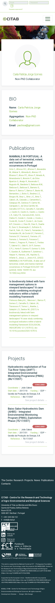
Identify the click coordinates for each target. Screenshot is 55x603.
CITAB (11, 19)
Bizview (13, 594)
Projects (28, 480)
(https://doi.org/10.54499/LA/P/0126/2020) (15, 573)
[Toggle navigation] (47, 19)
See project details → (36, 400)
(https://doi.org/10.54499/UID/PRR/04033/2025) (32, 580)
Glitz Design (29, 594)
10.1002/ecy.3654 (17, 273)
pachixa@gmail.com (28, 125)
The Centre (7, 480)
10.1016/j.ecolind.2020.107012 (23, 331)
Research (18, 480)
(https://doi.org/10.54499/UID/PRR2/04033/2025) (32, 582)
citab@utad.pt (9, 520)
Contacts (6, 483)
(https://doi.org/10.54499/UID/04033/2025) (22, 571)
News (37, 480)
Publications (47, 480)
